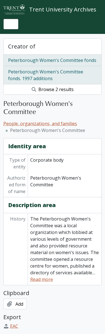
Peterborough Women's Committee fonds (52, 60)
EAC (14, 326)
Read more (41, 279)
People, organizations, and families (40, 123)
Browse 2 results (55, 89)
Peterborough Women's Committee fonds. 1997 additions (45, 75)
